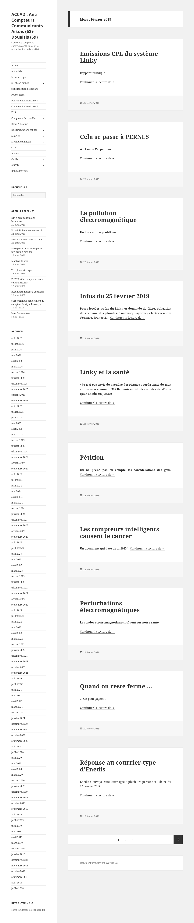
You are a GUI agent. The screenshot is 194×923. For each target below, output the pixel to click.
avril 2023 (17, 565)
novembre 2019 (19, 797)
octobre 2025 (18, 394)
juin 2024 (16, 485)
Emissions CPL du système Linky (119, 57)
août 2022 (16, 610)
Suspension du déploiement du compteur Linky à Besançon (27, 302)
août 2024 (16, 474)
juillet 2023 (17, 548)
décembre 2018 (19, 860)
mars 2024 (17, 502)
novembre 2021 (19, 661)
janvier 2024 (18, 514)
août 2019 (16, 814)
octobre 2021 (18, 667)
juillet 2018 (17, 888)
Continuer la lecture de (97, 82)
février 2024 (18, 508)
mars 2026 (17, 366)
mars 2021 (17, 706)
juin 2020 (16, 757)
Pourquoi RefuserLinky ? (24, 100)
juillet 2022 (17, 616)
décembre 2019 (19, 791)
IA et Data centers (20, 313)
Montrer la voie (19, 261)
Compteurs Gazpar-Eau (23, 118)
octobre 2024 (18, 463)
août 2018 (16, 882)
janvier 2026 (18, 378)
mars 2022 (17, 638)
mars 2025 (17, 434)
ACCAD (15, 165)
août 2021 (16, 678)
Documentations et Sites (24, 130)
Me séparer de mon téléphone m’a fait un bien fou (27, 250)
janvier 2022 (18, 650)
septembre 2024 (19, 468)
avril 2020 (17, 769)
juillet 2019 (17, 820)
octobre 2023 (18, 531)
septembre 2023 (19, 536)
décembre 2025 (19, 383)
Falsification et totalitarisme (26, 239)
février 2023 (18, 576)
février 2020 (18, 780)
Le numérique (19, 77)
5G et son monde (20, 83)
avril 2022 (17, 633)
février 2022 (18, 644)
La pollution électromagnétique (108, 216)
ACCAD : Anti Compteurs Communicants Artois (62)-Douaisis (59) (27, 25)
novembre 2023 (19, 525)
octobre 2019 (18, 803)
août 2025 (16, 406)
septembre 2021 (19, 672)
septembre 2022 (19, 604)
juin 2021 (16, 689)
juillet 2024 (17, 480)
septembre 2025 (19, 400)
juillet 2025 (17, 411)
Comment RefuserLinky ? (24, 106)
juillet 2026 (17, 344)
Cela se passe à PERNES (114, 137)
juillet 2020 (17, 752)
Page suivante (178, 839)
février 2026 (18, 372)
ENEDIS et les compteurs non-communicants (27, 281)
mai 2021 (16, 695)
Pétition (92, 457)
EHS (13, 112)
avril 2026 (17, 361)
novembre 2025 (19, 389)
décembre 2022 (19, 587)
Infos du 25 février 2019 (114, 296)
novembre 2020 (19, 729)
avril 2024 (17, 497)
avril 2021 (17, 701)
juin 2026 (16, 349)
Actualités (16, 71)
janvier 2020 (18, 786)
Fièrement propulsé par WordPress (98, 863)
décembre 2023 (19, 519)
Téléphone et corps (21, 270)
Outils (14, 159)
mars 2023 (17, 570)
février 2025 (18, 440)
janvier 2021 (18, 718)
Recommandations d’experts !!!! (28, 291)
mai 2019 (16, 831)
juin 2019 (16, 825)
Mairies (15, 135)
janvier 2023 (18, 582)
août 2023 (16, 542)
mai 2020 (16, 763)
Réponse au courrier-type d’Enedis (118, 765)
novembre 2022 (19, 593)
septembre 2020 (19, 740)
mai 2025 (16, 423)
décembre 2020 (19, 723)
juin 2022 (16, 621)
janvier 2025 (18, 445)
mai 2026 (16, 355)
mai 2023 (16, 559)
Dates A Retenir (19, 124)
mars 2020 (17, 774)
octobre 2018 (18, 871)
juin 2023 (16, 553)
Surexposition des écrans (24, 88)
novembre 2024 (19, 457)
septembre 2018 (19, 877)
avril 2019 (17, 837)
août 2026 (16, 338)
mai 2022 (16, 627)
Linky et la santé (104, 372)
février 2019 (18, 848)
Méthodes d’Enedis (21, 141)
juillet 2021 (17, 684)
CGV (13, 147)
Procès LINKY (18, 94)
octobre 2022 (18, 599)
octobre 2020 (18, 735)
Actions (15, 153)
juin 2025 (16, 417)
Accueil (15, 65)
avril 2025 (17, 428)
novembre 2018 (19, 865)
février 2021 (18, 712)
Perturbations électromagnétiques (110, 606)
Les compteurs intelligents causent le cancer (119, 532)
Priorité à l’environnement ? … (28, 230)
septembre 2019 (19, 808)
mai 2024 (16, 491)
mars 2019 (17, 842)
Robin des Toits (19, 171)
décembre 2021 (19, 655)
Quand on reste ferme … (116, 686)
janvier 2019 (18, 854)
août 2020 (16, 746)
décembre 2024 (19, 451)
